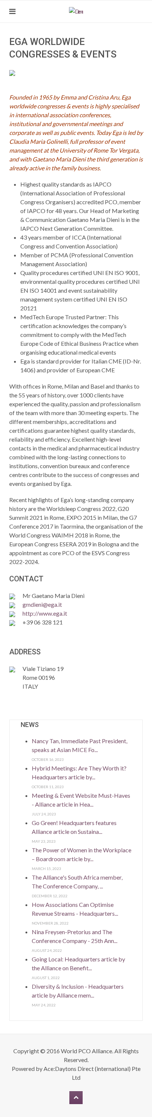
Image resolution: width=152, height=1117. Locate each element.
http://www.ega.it (45, 613)
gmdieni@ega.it (42, 604)
